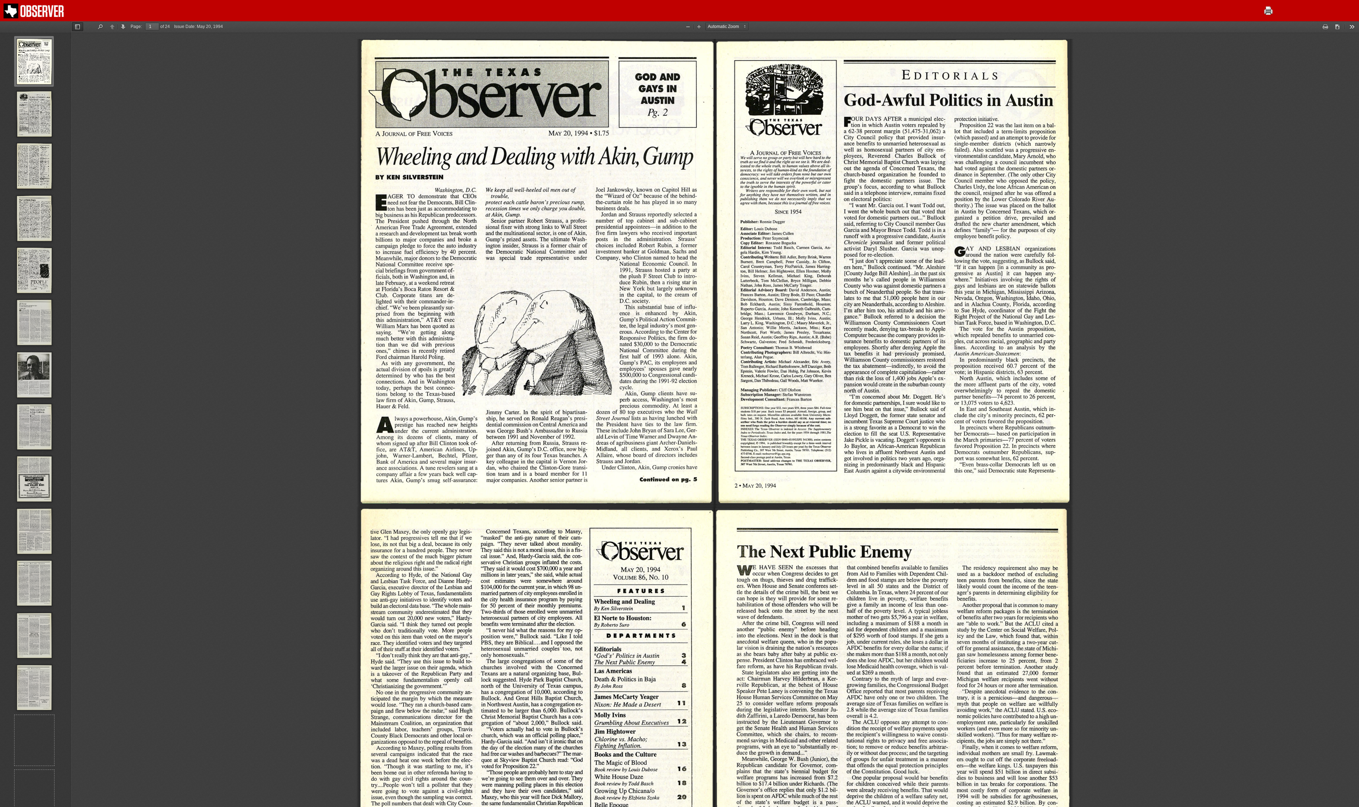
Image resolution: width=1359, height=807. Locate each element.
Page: (136, 26)
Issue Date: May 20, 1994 (198, 26)
